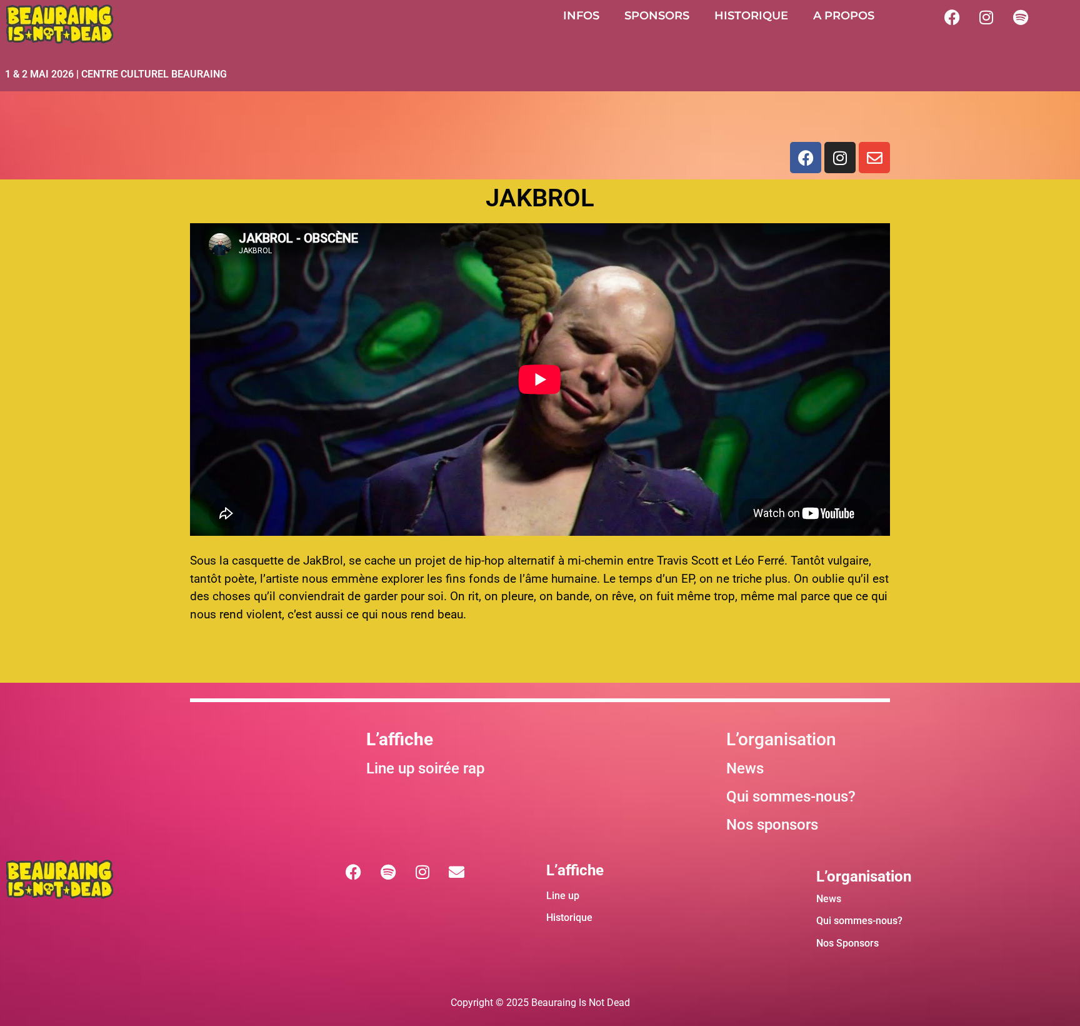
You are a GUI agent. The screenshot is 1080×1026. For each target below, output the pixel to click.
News (745, 768)
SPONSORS (656, 16)
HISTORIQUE (751, 16)
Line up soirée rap (425, 768)
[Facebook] (952, 17)
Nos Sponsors (847, 943)
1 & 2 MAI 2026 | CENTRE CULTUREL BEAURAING (116, 74)
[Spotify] (1020, 17)
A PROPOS (843, 16)
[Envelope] (874, 157)
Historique (569, 917)
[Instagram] (986, 17)
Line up (562, 896)
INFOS (581, 16)
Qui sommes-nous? (859, 921)
